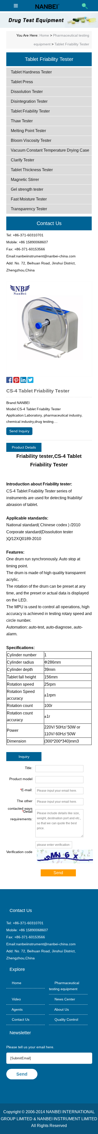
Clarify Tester (22, 160)
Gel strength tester (27, 189)
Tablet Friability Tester (72, 44)
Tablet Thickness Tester (32, 170)
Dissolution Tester (27, 91)
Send (58, 873)
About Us (59, 1009)
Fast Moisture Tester (29, 199)
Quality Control (63, 1019)
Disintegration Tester (29, 101)
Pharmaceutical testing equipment (64, 986)
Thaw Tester (22, 121)
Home (44, 35)
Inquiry (24, 757)
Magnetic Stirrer (25, 179)
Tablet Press (22, 82)
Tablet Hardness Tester (31, 72)
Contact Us (17, 1019)
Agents (14, 1009)
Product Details (24, 447)
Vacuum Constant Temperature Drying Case (50, 150)
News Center (62, 999)
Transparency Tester (29, 209)
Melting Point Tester (28, 131)
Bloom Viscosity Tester (31, 140)
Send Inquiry (19, 431)
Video (13, 999)
